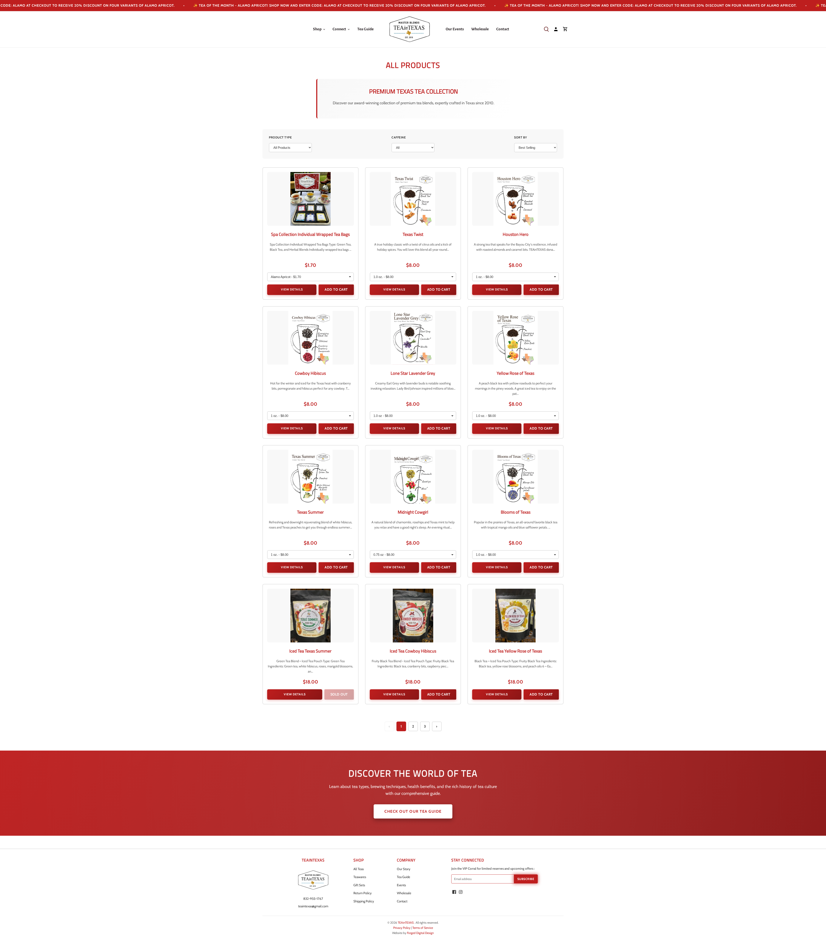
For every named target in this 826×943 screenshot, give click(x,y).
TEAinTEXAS (406, 923)
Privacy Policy (402, 928)
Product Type (280, 137)
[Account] (555, 29)
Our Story (403, 869)
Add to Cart (336, 289)
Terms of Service (422, 928)
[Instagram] (460, 892)
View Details (292, 289)
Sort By (520, 137)
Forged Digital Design (420, 933)
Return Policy (362, 893)
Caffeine (398, 137)
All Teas (358, 869)
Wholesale (404, 893)
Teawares (359, 877)
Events (401, 885)
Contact (402, 901)
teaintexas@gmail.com (313, 906)
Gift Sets (359, 885)
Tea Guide (403, 877)
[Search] (546, 29)
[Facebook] (454, 892)
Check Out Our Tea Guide (413, 811)
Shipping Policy (363, 901)
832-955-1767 (313, 899)
